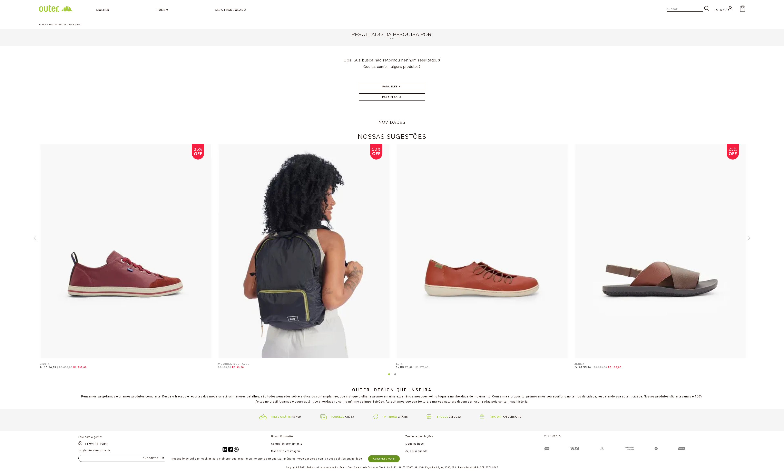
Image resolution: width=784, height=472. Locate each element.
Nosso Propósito (282, 436)
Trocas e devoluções (419, 436)
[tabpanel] (125, 259)
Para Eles (390, 86)
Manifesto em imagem (286, 451)
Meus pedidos (414, 443)
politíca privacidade (349, 458)
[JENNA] (661, 251)
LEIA (399, 363)
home (42, 24)
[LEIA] (482, 251)
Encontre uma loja (159, 458)
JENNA (579, 363)
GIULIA (45, 363)
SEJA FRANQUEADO (230, 9)
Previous (35, 237)
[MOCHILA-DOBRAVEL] (304, 251)
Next (749, 237)
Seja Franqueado (416, 451)
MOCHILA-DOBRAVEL (233, 363)
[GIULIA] (126, 251)
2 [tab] (395, 377)
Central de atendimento (286, 443)
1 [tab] (389, 377)
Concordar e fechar (384, 458)
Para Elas (390, 97)
